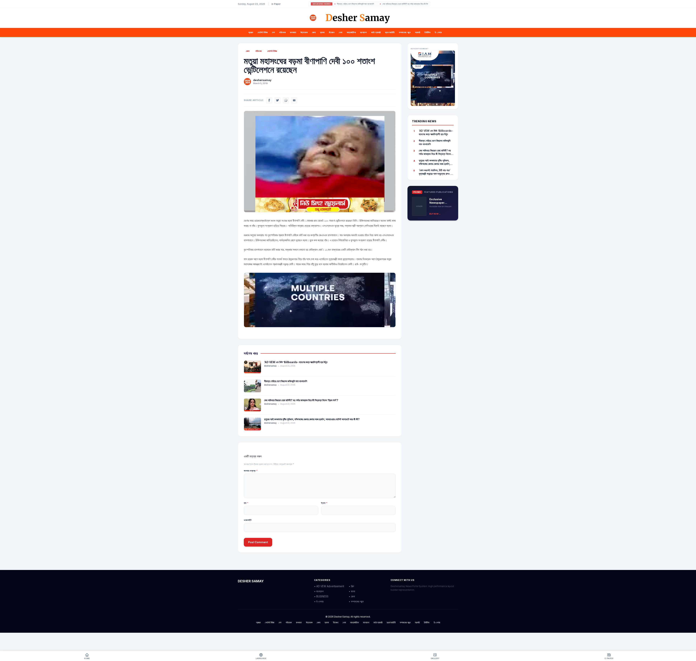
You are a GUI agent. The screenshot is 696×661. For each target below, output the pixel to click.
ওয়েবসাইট (248, 520)
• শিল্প (351, 586)
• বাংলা (352, 591)
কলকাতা (293, 32)
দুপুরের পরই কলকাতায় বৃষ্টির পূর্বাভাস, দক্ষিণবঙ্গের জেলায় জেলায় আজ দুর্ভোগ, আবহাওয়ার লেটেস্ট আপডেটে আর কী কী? (312, 419)
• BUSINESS (321, 596)
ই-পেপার (438, 32)
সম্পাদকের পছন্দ (405, 32)
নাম (246, 503)
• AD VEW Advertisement (329, 586)
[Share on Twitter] (277, 100)
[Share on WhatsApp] (286, 100)
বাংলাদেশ (363, 32)
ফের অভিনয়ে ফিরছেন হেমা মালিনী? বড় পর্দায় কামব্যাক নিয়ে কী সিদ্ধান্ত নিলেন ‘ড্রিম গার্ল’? (386, 4)
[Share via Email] (294, 100)
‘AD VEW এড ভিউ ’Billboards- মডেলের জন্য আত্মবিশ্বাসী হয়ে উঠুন (295, 362)
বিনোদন (331, 32)
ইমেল (324, 503)
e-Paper (276, 4)
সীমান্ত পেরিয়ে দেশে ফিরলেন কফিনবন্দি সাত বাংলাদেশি (285, 381)
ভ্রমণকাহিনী (390, 32)
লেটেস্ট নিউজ (263, 32)
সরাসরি (417, 32)
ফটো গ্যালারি (376, 32)
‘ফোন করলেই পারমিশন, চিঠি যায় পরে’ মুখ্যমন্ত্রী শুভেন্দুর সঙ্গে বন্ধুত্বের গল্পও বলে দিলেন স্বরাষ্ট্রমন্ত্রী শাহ (436, 172)
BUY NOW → (435, 214)
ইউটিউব (427, 32)
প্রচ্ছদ (250, 32)
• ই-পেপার (319, 601)
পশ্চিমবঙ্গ (282, 32)
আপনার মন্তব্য (251, 470)
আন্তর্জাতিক (351, 32)
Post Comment (258, 542)
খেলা (340, 32)
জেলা (314, 32)
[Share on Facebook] (269, 100)
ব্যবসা (322, 32)
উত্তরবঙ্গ (304, 32)
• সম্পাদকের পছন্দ (356, 601)
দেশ (273, 32)
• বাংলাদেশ (319, 591)
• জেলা (352, 596)
